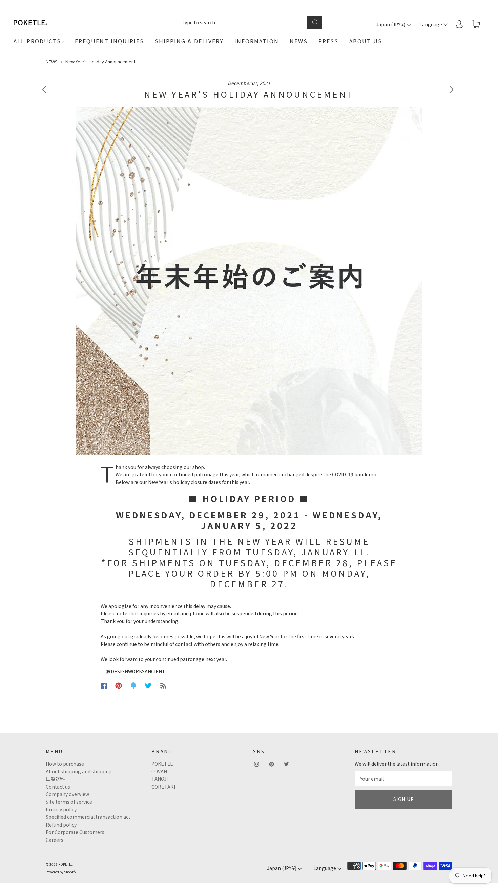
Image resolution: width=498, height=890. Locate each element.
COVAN (159, 771)
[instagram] (256, 763)
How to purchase (65, 763)
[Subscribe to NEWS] (163, 685)
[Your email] (403, 779)
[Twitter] (148, 685)
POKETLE (162, 763)
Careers (54, 839)
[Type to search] (241, 22)
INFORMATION (256, 41)
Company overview (67, 794)
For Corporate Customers (75, 832)
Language (431, 24)
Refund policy (61, 824)
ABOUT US (365, 41)
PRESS (328, 41)
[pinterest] (271, 763)
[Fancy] (133, 685)
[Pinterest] (118, 685)
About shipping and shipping (79, 771)
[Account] (459, 24)
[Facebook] (104, 685)
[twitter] (286, 763)
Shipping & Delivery (189, 41)
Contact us (58, 786)
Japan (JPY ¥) (391, 24)
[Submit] (314, 22)
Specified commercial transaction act (88, 816)
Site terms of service (69, 801)
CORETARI (163, 786)
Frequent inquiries (109, 41)
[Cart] (476, 24)
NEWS (299, 41)
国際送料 (55, 778)
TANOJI (159, 778)
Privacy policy (61, 809)
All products (37, 41)
